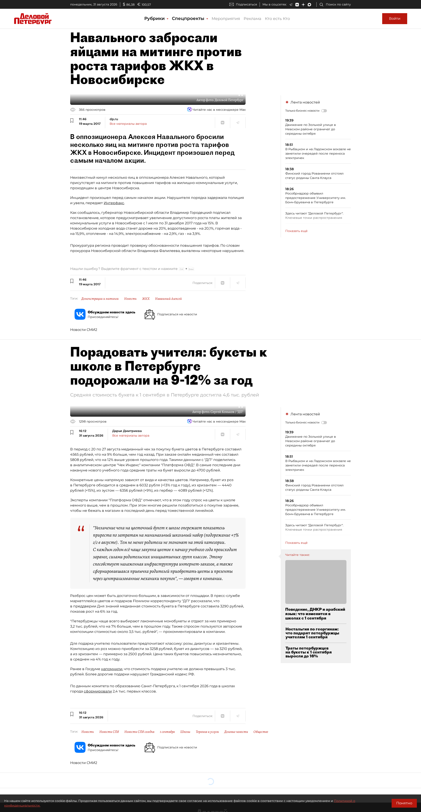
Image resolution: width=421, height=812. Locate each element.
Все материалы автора (128, 124)
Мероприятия (226, 18)
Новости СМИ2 (83, 330)
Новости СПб (109, 731)
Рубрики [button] (155, 18)
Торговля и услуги (207, 731)
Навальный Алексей (168, 298)
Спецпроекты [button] (189, 18)
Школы (185, 731)
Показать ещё (296, 231)
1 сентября (167, 731)
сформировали (98, 691)
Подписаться (246, 4)
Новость (130, 298)
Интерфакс (114, 203)
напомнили (111, 669)
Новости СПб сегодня (139, 731)
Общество (260, 731)
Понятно (404, 803)
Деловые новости (236, 731)
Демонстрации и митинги (100, 298)
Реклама (252, 18)
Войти (394, 18)
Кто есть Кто (277, 18)
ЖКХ (146, 298)
